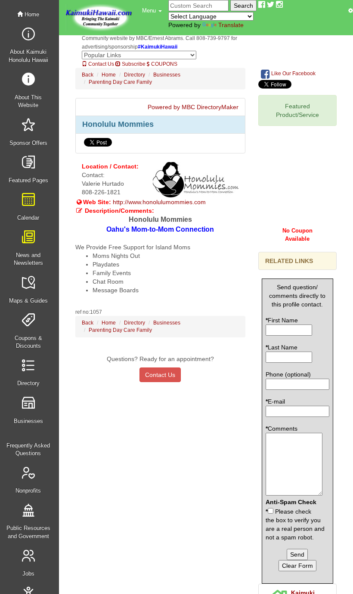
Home (31, 14)
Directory (134, 75)
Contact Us (100, 64)
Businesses (166, 75)
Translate (231, 24)
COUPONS (163, 64)
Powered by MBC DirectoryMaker (193, 107)
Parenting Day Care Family (120, 82)
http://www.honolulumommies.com (159, 202)
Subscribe (133, 64)
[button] (152, 10)
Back (87, 75)
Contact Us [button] (160, 374)
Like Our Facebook (293, 73)
